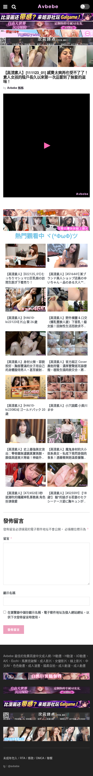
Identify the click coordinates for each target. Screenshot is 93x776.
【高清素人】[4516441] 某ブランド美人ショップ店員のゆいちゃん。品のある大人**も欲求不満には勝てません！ (67, 278)
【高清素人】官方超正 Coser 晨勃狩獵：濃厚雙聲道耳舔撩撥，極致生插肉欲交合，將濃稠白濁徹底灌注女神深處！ (67, 366)
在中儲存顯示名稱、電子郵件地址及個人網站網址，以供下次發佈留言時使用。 (48, 614)
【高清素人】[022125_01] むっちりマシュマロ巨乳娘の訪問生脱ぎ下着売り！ (25, 278)
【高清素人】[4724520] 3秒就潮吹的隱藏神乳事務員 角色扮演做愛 (25, 497)
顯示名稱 (9, 593)
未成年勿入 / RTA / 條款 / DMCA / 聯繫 (28, 758)
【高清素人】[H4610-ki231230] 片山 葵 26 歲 (21, 320)
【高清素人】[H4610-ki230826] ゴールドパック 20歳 (25, 410)
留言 (7, 538)
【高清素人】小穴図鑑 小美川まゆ (67, 407)
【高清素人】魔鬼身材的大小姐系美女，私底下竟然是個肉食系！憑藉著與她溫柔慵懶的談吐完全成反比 (67, 454)
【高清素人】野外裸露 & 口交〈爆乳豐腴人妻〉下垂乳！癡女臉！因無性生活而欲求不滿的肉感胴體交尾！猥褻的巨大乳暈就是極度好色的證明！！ (67, 322)
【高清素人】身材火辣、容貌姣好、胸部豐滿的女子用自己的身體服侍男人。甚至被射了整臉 (25, 366)
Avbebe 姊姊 (15, 88)
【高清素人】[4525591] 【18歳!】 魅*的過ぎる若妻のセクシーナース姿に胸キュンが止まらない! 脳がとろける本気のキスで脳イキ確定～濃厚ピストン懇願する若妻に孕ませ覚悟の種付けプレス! (67, 497)
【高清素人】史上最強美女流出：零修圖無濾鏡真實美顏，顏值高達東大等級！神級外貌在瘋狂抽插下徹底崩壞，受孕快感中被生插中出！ (25, 454)
